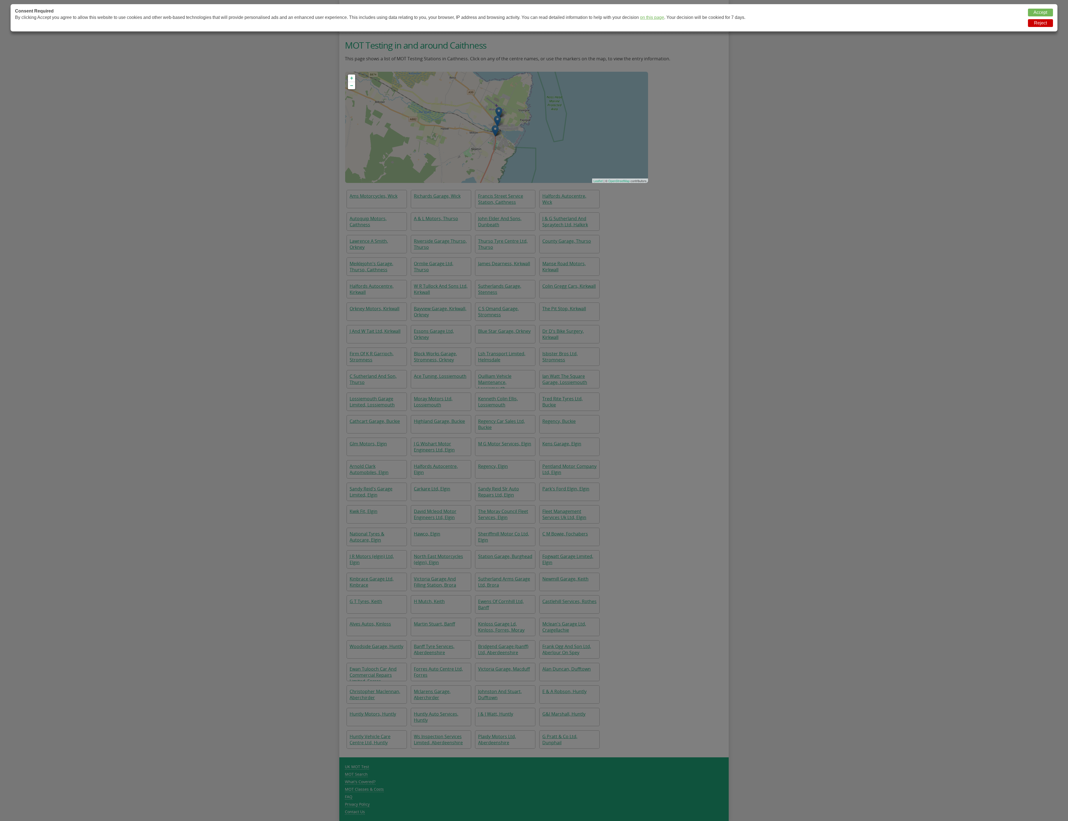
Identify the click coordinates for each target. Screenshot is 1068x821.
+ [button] (351, 78)
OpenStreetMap (619, 180)
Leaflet (598, 180)
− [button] (351, 85)
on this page (652, 17)
